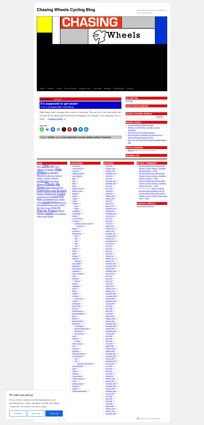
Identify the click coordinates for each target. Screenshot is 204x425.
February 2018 (110, 171)
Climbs (74, 201)
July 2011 (109, 246)
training (97, 137)
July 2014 (109, 186)
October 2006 (110, 388)
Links (74, 276)
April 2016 (109, 176)
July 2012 (109, 218)
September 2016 (111, 173)
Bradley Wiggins (77, 188)
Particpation (76, 303)
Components (76, 213)
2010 (76, 246)
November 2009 (111, 296)
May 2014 (109, 188)
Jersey (76, 206)
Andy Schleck (77, 176)
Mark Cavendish (45, 199)
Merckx (56, 199)
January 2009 (110, 321)
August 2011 (110, 243)
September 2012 (111, 213)
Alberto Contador (45, 169)
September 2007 (111, 361)
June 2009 (109, 308)
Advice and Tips (77, 168)
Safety (74, 336)
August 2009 (110, 303)
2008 (76, 241)
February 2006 (110, 408)
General (74, 256)
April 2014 (109, 191)
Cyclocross (76, 221)
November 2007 (111, 356)
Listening (75, 278)
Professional (78, 331)
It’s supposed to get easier (59, 103)
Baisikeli (131, 150)
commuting (47, 178)
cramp (64, 137)
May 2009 (109, 311)
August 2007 (110, 363)
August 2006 (110, 393)
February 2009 (110, 318)
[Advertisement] (102, 65)
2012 (76, 358)
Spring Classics (77, 343)
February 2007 (110, 378)
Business (75, 193)
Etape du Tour (84, 88)
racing (46, 202)
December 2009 (111, 293)
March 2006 (110, 406)
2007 (52, 166)
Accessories (76, 166)
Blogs (74, 181)
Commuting (76, 211)
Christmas (77, 261)
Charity (74, 196)
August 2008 (110, 333)
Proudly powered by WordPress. (150, 418)
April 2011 (109, 253)
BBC (48, 173)
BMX (74, 183)
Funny (74, 253)
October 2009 (110, 298)
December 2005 (111, 413)
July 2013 (109, 201)
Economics (76, 231)
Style (74, 346)
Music (74, 291)
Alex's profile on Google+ (145, 206)
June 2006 (109, 398)
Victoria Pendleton (60, 214)
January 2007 (110, 381)
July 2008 (109, 336)
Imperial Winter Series (81, 328)
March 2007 (110, 376)
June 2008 (109, 338)
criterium (54, 178)
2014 (76, 361)
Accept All (54, 413)
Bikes (74, 178)
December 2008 (111, 323)
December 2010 (111, 263)
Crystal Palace (79, 326)
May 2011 (109, 251)
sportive (56, 205)
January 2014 (110, 198)
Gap (40, 190)
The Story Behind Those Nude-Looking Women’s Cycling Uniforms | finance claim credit (153, 195)
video (39, 216)
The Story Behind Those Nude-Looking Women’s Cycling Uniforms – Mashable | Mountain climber (152, 168)
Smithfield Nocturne (47, 205)
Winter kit (75, 386)
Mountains (75, 286)
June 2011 (109, 248)
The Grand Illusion (78, 353)
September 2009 (111, 301)
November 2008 (111, 326)
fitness (55, 187)
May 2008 (109, 341)
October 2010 (110, 268)
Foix (60, 187)
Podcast (50, 88)
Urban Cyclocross (78, 378)
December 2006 (111, 383)
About (59, 88)
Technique (75, 351)
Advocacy (75, 171)
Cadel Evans (50, 175)
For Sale (77, 341)
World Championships (79, 391)
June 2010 (109, 278)
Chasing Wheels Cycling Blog (66, 9)
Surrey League (46, 208)
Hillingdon (49, 191)
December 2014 (111, 181)
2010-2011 (80, 226)
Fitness (74, 251)
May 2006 (109, 401)
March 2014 (110, 193)
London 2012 (78, 298)
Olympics (75, 296)
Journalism (76, 271)
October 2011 (110, 238)
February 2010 (110, 288)
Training (51, 137)
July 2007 (109, 366)
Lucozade (81, 137)
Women (74, 388)
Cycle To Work (77, 218)
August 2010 (110, 273)
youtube (50, 216)
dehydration (72, 137)
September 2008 (111, 331)
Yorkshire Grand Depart (85, 363)
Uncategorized (77, 376)
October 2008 (110, 328)
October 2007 (110, 358)
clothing (40, 178)
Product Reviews (78, 311)
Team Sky (56, 207)
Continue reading (57, 118)
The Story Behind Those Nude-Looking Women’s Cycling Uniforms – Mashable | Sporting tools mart (152, 183)
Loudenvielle (57, 196)
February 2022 (110, 168)
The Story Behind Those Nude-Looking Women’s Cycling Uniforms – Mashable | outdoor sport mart (152, 175)
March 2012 (110, 226)
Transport (75, 373)
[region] (36, 404)
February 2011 (110, 258)
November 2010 (111, 266)
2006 (45, 165)
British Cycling (77, 191)
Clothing (130, 88)
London (61, 194)
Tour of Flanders (77, 366)
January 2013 (110, 206)
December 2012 (111, 208)
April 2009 (109, 313)
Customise (18, 413)
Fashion (48, 187)
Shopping (75, 338)
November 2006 (111, 386)
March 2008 (110, 346)
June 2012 (109, 221)
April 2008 (109, 343)
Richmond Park (77, 321)
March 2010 (110, 286)
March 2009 (110, 316)
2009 (76, 243)
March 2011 (110, 256)
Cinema (74, 198)
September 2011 (111, 241)
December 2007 (111, 353)
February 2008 (110, 348)
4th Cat (39, 166)
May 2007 (109, 371)
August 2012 (110, 216)
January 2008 (110, 351)
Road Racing (119, 88)
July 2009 (109, 306)
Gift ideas (75, 258)
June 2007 (109, 368)
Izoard (61, 190)
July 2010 (109, 276)
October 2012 (110, 211)
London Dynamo (43, 197)
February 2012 (110, 228)
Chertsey (58, 175)
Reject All (36, 413)
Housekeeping (77, 268)
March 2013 (110, 203)
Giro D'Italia (76, 263)
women (44, 216)
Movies (74, 288)
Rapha (54, 202)
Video (74, 381)
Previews (75, 308)
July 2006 (109, 396)
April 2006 (109, 403)
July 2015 (109, 178)
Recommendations (78, 313)
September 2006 (111, 391)
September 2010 (111, 271)
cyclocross (43, 181)
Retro (74, 316)
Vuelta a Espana (77, 383)
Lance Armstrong (46, 194)
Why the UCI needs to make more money (141, 132)
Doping (74, 228)
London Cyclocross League (83, 223)
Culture (74, 216)
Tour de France (70, 88)
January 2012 (110, 231)
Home (42, 88)
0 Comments (106, 137)
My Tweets (129, 101)
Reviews (107, 88)
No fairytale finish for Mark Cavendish (140, 125)
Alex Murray (69, 107)
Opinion (75, 301)
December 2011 (111, 233)
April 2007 (109, 373)
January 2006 (110, 411)
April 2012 (109, 223)
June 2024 (109, 166)
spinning (89, 137)
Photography (76, 306)
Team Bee (97, 88)
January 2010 (110, 291)
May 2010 (109, 281)
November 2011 (111, 236)
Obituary (75, 293)
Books (74, 186)
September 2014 (111, 183)
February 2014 (110, 196)
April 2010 (109, 283)
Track (74, 368)
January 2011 (110, 261)
